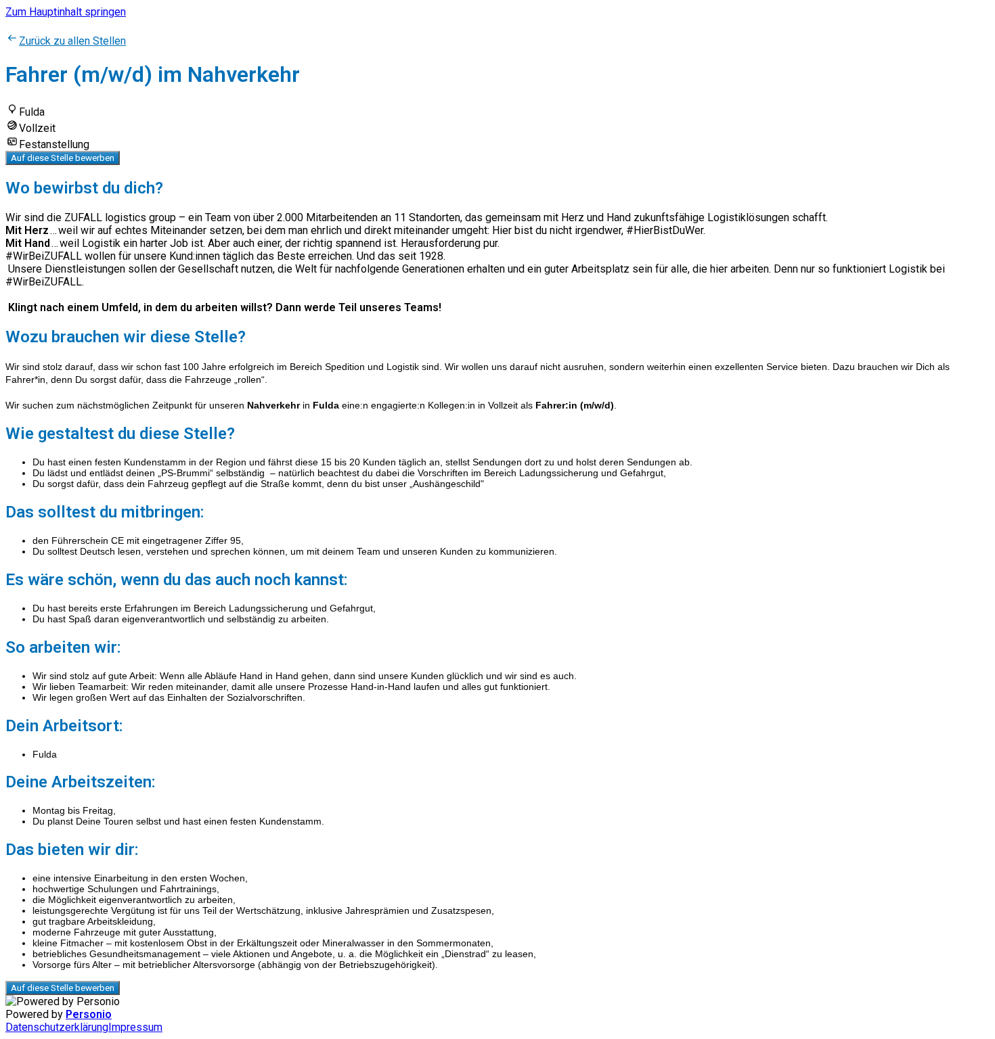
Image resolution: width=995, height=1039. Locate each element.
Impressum (135, 1027)
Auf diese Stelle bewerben (62, 158)
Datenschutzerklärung (56, 1027)
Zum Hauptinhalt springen (65, 11)
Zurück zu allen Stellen (72, 40)
